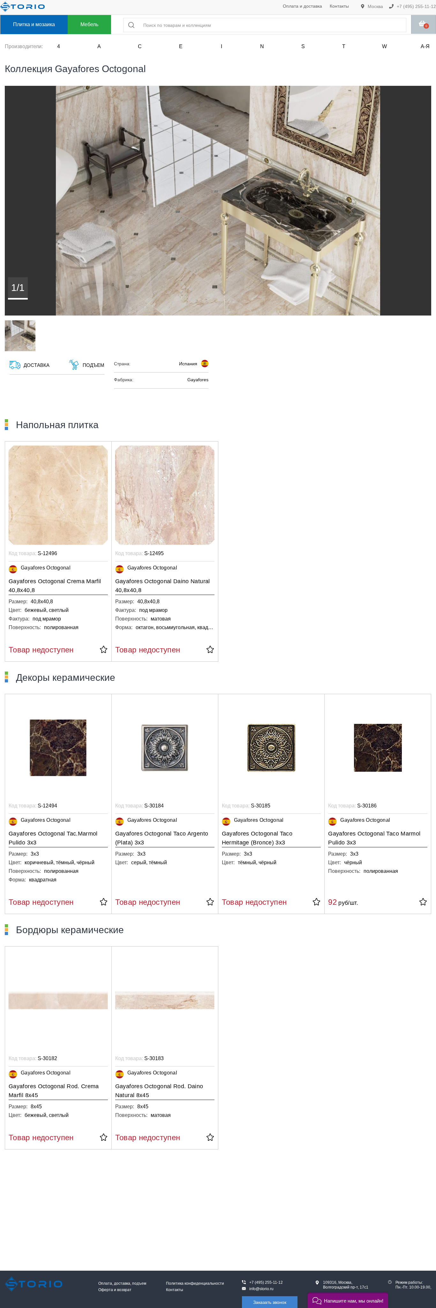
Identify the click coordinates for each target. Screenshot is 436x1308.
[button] (348, 1300)
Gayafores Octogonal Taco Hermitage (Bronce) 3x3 (257, 838)
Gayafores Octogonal (46, 567)
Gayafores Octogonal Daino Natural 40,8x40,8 (162, 585)
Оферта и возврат (115, 1290)
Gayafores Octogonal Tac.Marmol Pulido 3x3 (53, 838)
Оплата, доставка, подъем (122, 1283)
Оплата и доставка (302, 6)
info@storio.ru (261, 1289)
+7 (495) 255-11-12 (415, 6)
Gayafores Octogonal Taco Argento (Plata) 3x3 (161, 838)
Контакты (339, 6)
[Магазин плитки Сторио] (33, 1284)
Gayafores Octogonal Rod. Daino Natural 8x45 (159, 1090)
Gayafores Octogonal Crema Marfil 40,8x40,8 (55, 585)
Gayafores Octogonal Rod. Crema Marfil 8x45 (54, 1090)
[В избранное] (103, 650)
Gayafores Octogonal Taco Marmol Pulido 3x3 (374, 838)
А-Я (425, 46)
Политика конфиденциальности (195, 1283)
